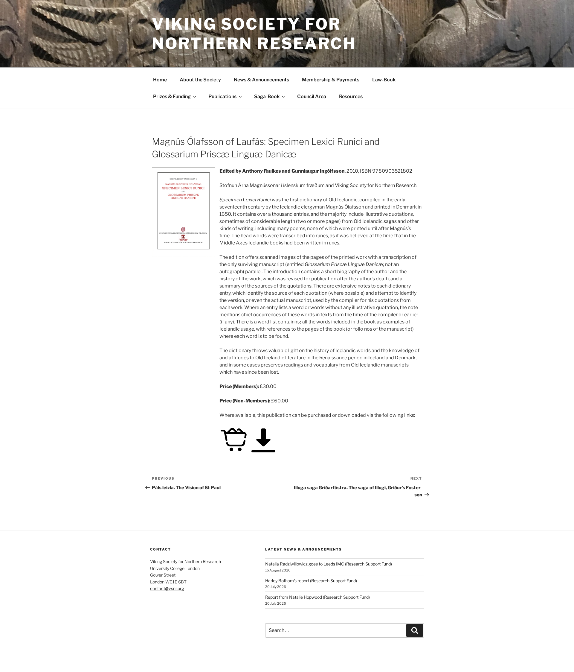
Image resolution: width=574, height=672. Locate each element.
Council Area (311, 96)
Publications (222, 96)
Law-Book (384, 80)
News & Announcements (261, 80)
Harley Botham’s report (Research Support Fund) (311, 580)
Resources (351, 96)
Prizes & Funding (172, 96)
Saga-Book (267, 96)
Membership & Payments (330, 80)
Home (160, 80)
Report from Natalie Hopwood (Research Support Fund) (317, 597)
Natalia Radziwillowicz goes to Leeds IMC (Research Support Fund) (328, 563)
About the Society (200, 80)
